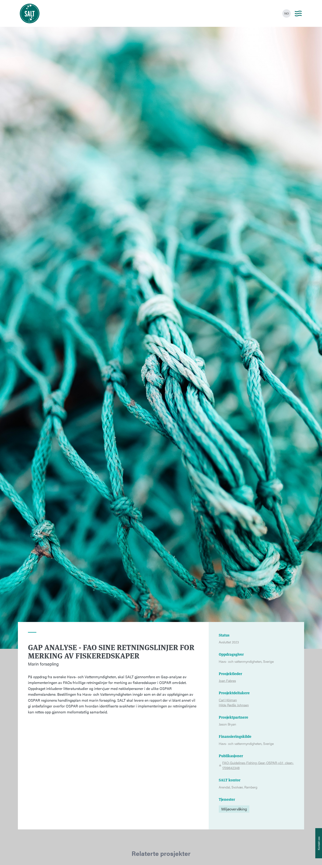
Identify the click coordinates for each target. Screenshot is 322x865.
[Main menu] (298, 13)
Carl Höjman (228, 700)
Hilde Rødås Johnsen (234, 705)
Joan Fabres (227, 680)
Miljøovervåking (234, 809)
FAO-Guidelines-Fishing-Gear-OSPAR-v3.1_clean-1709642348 (258, 765)
